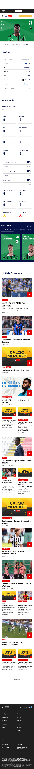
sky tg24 (4, 720)
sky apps (19, 720)
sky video (4, 724)
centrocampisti (19, 229)
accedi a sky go (25, 707)
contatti (28, 760)
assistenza (22, 760)
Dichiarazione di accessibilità (22, 748)
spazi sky (19, 730)
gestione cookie (7, 744)
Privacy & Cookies (12, 759)
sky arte (4, 727)
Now (18, 724)
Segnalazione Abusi (18, 766)
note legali (5, 747)
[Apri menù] (2, 16)
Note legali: (5, 740)
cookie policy (21, 744)
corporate (20, 752)
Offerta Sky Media (7, 752)
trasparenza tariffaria (15, 760)
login (30, 11)
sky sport (5, 717)
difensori (7, 229)
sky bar (19, 727)
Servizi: (19, 714)
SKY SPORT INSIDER (25, 16)
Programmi (20, 734)
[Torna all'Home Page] (8, 16)
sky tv (19, 717)
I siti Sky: (4, 714)
